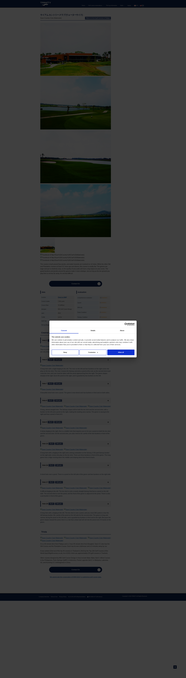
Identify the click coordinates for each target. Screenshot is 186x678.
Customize (92, 352)
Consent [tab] (64, 330)
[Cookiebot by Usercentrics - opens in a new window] (126, 324)
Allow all (121, 352)
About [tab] (122, 330)
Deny (65, 352)
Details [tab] (93, 330)
